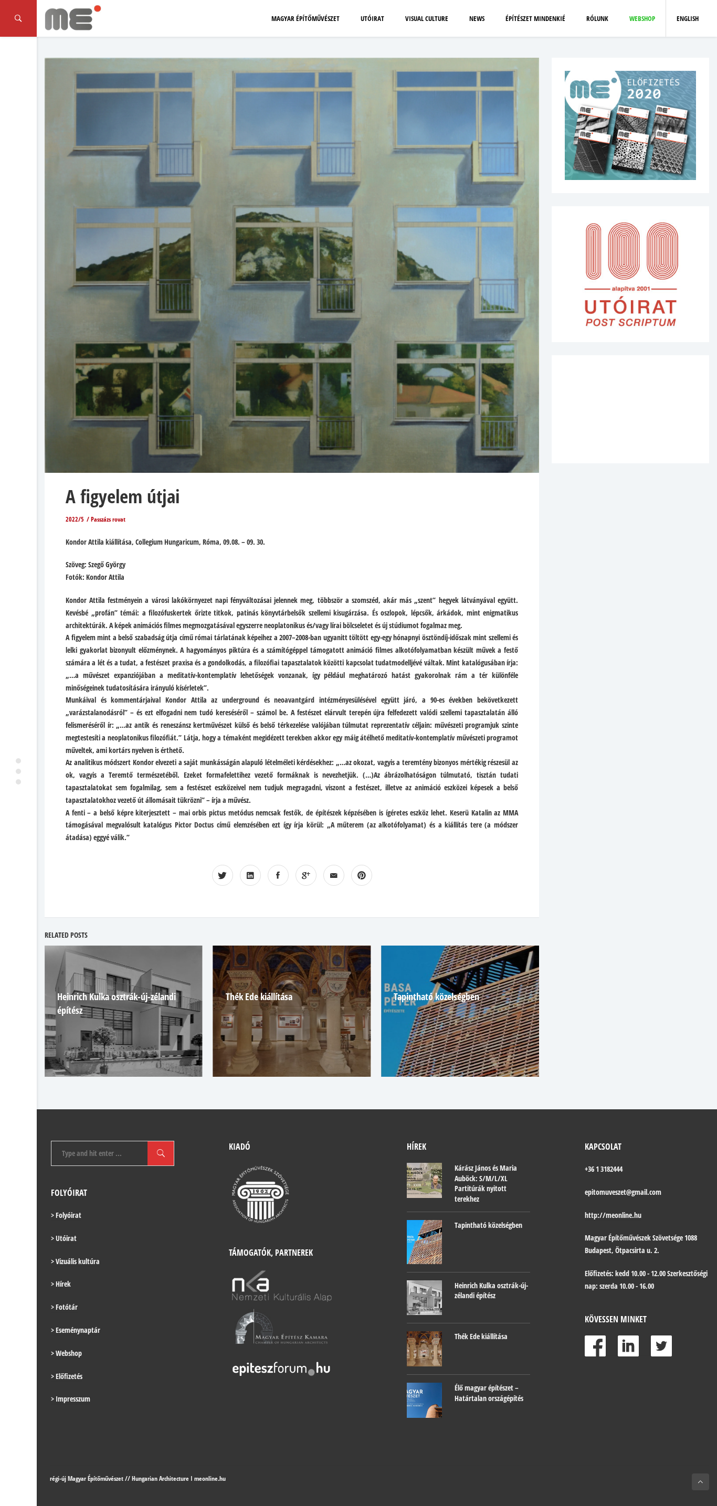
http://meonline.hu (613, 1215)
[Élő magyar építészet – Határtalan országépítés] (424, 1400)
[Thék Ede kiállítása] (424, 1348)
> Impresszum (70, 1399)
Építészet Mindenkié (535, 18)
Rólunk (597, 18)
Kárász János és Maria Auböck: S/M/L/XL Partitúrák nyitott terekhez (486, 1183)
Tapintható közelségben (436, 996)
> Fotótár (64, 1307)
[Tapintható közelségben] (424, 1242)
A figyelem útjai (123, 496)
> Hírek (61, 1284)
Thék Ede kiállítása (259, 996)
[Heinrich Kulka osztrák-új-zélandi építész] (424, 1298)
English (688, 18)
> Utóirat (64, 1238)
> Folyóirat (66, 1215)
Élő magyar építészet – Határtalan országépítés (489, 1393)
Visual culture (426, 18)
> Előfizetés (66, 1376)
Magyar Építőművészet (305, 18)
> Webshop (66, 1353)
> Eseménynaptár (75, 1330)
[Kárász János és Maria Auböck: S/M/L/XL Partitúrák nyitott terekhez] (424, 1180)
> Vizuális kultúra (75, 1261)
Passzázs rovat (108, 519)
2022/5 (75, 519)
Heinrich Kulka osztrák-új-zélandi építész (491, 1290)
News (476, 18)
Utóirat (372, 18)
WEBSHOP (642, 18)
